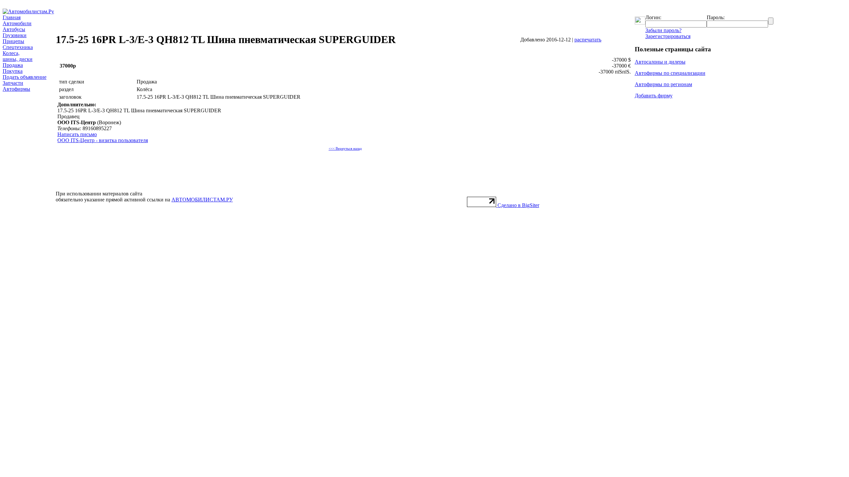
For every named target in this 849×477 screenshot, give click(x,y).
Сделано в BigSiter (518, 205)
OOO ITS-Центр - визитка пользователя (102, 140)
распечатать (587, 39)
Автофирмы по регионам (663, 84)
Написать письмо (77, 134)
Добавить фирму (654, 95)
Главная (12, 17)
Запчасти (13, 83)
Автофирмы (16, 89)
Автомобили (17, 23)
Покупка (13, 71)
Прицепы (13, 41)
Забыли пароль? (663, 30)
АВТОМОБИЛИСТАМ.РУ (202, 199)
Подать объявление (24, 77)
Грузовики (15, 35)
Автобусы (14, 29)
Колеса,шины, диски (18, 56)
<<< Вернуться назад (345, 148)
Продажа (13, 65)
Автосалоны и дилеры (660, 62)
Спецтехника (18, 47)
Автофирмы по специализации (670, 73)
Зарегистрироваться (667, 36)
